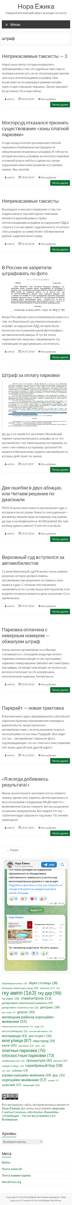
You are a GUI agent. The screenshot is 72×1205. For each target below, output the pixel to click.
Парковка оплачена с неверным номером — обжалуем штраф (25, 635)
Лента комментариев (16, 1175)
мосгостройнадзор (15, 1031)
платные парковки (23, 1050)
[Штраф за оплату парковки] (36, 383)
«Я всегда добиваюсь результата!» (25, 782)
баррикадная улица (14, 983)
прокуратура (39, 1060)
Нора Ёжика (36, 6)
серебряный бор (44, 1065)
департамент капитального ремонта (27, 1003)
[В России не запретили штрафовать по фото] (36, 281)
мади (39, 1026)
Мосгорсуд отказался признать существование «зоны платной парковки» (35, 128)
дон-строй (9, 1012)
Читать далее (60, 104)
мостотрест (40, 1036)
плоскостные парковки (28, 1055)
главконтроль (36, 998)
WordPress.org (11, 1182)
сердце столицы (13, 1066)
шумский (11, 1085)
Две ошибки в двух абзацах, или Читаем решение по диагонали (32, 493)
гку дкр (50, 993)
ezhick (10, 99)
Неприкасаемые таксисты (30, 201)
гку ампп (19, 992)
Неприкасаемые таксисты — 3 (34, 56)
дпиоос (26, 1012)
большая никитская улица (20, 988)
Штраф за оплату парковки (31, 375)
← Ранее (13, 850)
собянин (20, 1070)
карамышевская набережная (17, 1026)
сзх (6, 1070)
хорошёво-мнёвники (24, 1080)
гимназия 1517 (50, 988)
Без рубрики (48, 99)
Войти (6, 1162)
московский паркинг (40, 1031)
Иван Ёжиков (11, 1108)
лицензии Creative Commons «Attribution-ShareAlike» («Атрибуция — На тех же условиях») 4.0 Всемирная (33, 1114)
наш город (44, 1041)
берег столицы (43, 983)
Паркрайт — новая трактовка (33, 708)
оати (9, 1045)
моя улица (16, 1040)
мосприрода (14, 1036)
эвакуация (31, 1085)
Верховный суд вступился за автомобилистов (33, 560)
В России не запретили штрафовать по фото (27, 270)
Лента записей (12, 1169)
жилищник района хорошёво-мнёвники (28, 1019)
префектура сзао (13, 1060)
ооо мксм (26, 1045)
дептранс (50, 1007)
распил (60, 1060)
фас (58, 1075)
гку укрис (10, 998)
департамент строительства (20, 1007)
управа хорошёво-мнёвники (26, 1075)
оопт (40, 1046)
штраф (53, 1080)
